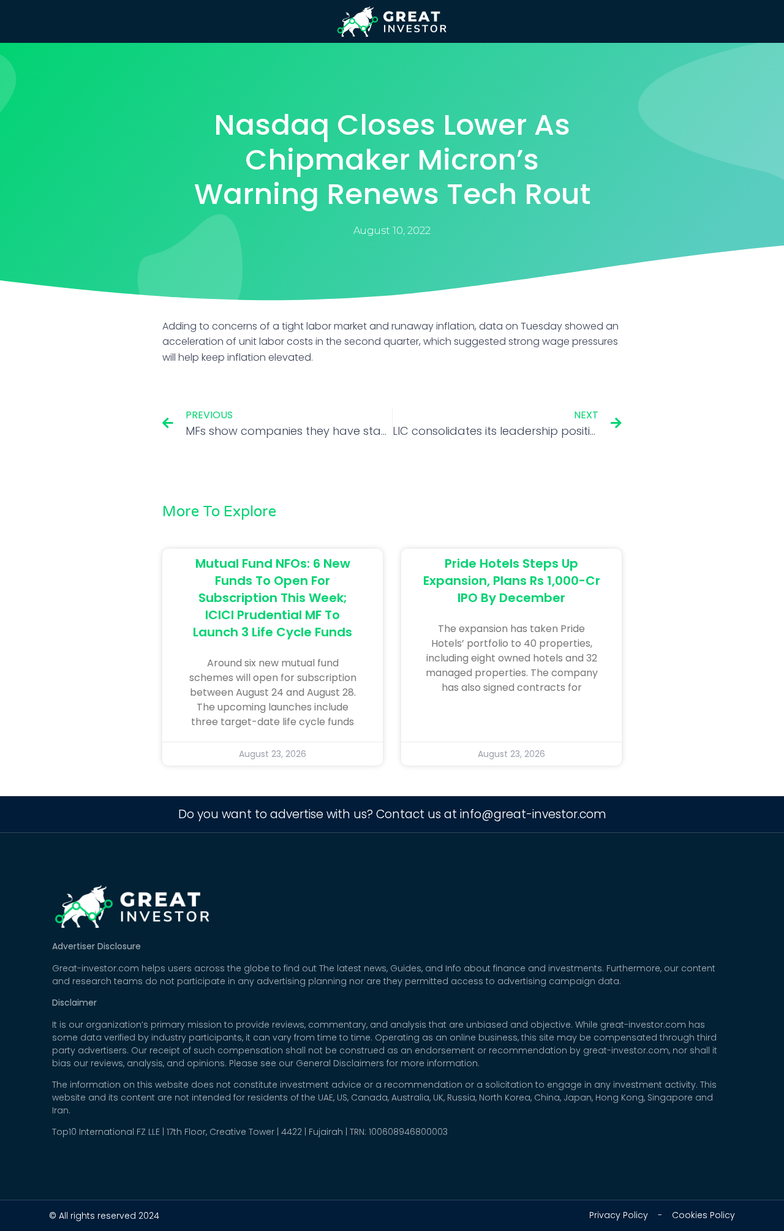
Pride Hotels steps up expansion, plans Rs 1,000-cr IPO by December (511, 580)
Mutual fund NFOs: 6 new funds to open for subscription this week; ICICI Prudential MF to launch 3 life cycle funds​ (272, 598)
